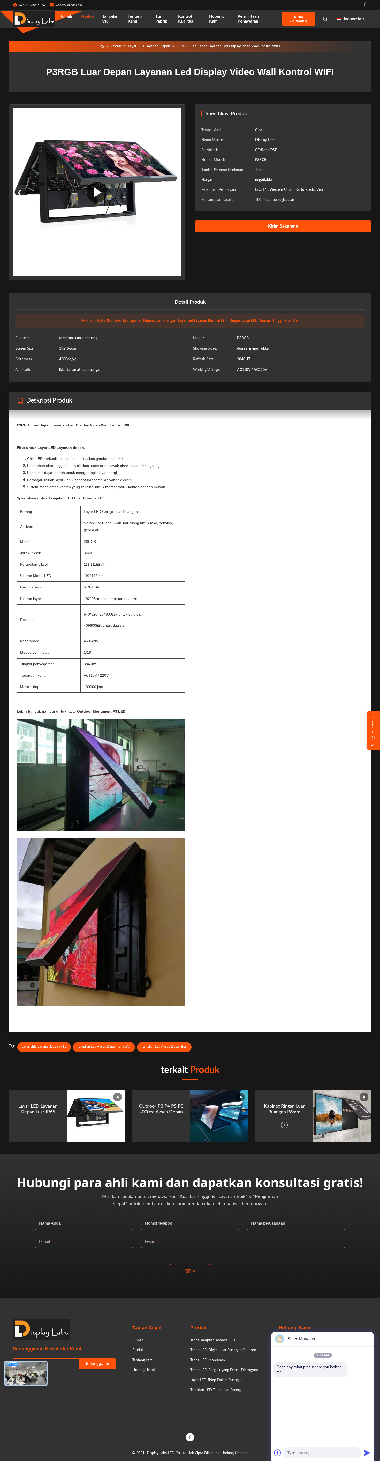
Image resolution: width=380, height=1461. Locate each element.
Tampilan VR (110, 18)
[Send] (367, 1452)
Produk (87, 16)
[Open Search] (325, 19)
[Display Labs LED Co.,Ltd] (34, 19)
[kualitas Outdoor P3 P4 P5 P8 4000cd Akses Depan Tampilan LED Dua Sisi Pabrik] (219, 1116)
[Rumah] (102, 46)
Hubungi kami (217, 18)
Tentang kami (135, 18)
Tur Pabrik (161, 18)
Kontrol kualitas (185, 18)
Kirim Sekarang (298, 19)
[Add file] (277, 1452)
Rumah (65, 16)
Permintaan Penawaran (248, 18)
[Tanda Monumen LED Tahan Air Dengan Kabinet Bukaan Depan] (97, 192)
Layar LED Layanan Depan (149, 46)
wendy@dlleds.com (69, 4)
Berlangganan (97, 1363)
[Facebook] (365, 5)
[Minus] (367, 1339)
